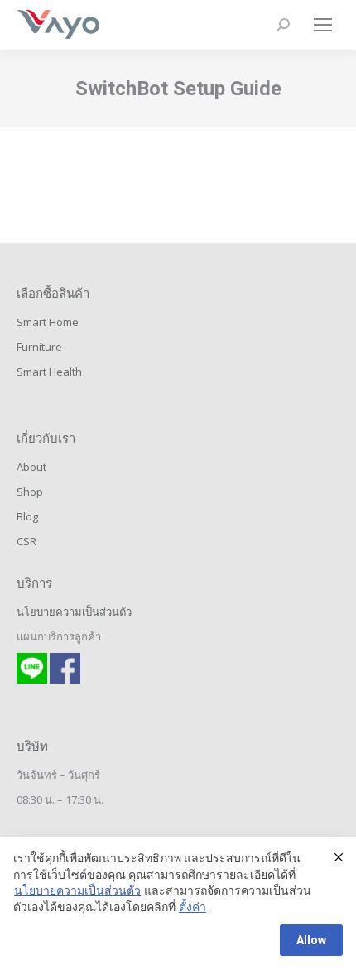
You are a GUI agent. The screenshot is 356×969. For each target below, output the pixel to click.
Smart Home (48, 321)
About (31, 466)
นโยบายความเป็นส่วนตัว (74, 611)
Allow (311, 940)
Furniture (39, 346)
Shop (30, 491)
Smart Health (49, 371)
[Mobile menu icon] (322, 24)
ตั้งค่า (192, 907)
